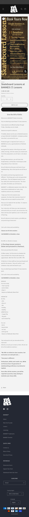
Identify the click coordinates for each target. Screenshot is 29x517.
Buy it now (14, 109)
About (4, 419)
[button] (3, 9)
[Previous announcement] (3, 2)
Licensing (5, 430)
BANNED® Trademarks (9, 433)
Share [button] (4, 387)
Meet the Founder (8, 423)
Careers (5, 426)
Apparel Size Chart (8, 469)
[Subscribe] (23, 483)
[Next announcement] (26, 2)
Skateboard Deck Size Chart (10, 472)
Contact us (6, 447)
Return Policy (6, 451)
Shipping (3, 93)
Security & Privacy (7, 455)
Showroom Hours (7, 465)
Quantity (3, 96)
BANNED (16, 514)
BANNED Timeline (7, 437)
